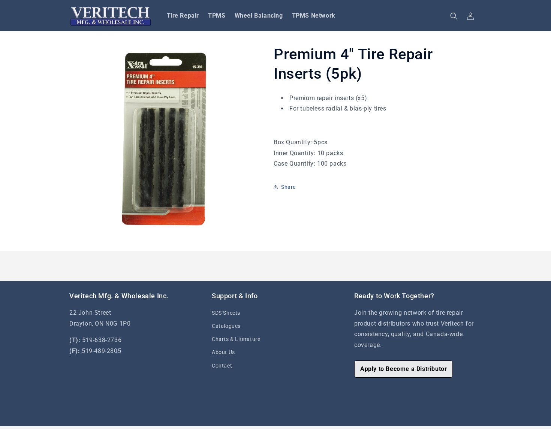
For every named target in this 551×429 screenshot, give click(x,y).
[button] (454, 16)
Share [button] (288, 187)
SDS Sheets (226, 313)
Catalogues (226, 326)
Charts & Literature (236, 339)
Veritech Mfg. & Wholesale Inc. (246, 425)
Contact (222, 366)
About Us (223, 352)
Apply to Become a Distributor (403, 368)
